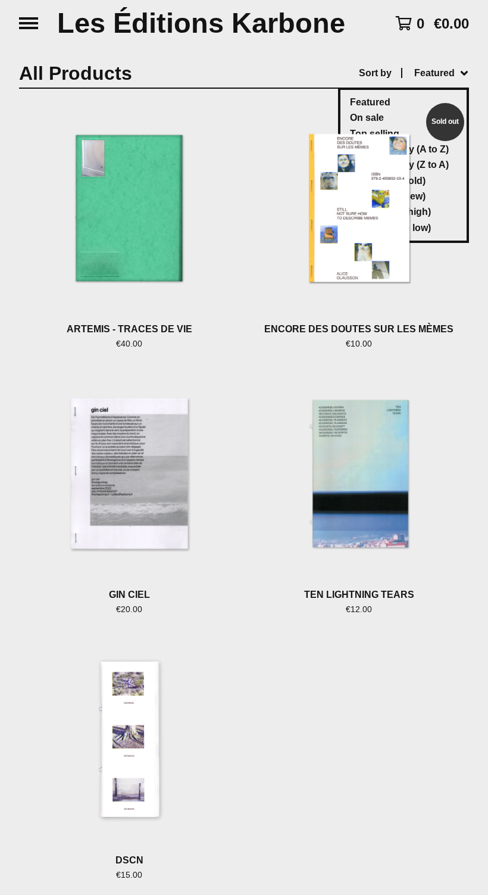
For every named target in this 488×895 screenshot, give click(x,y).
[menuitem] (414, 73)
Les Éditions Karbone (201, 24)
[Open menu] (28, 23)
